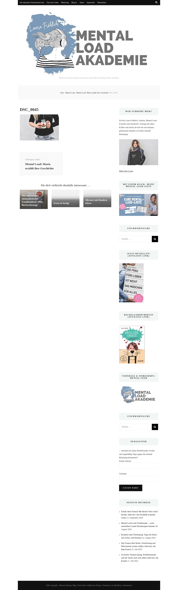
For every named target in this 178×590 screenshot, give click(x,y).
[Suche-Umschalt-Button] (156, 2)
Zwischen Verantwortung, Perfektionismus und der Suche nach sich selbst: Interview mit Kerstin (139, 558)
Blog (73, 3)
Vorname (123, 474)
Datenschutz (101, 3)
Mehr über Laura (126, 171)
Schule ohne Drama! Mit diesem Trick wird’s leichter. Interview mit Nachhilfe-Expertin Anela (139, 514)
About (81, 3)
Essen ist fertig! (61, 203)
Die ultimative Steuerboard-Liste (32, 3)
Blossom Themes (95, 585)
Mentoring (65, 3)
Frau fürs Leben (53, 3)
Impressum (91, 3)
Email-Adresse (125, 461)
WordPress (118, 585)
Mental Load (70, 93)
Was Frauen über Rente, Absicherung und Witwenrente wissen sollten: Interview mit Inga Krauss (138, 546)
